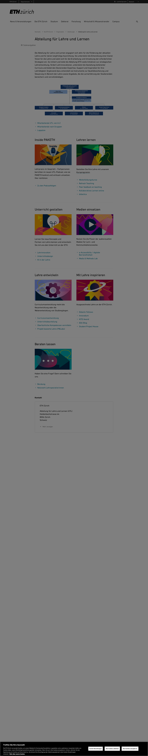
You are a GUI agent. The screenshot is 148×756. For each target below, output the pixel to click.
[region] (74, 749)
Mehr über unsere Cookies (17, 754)
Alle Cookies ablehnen (112, 748)
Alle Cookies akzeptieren (130, 748)
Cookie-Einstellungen (95, 748)
